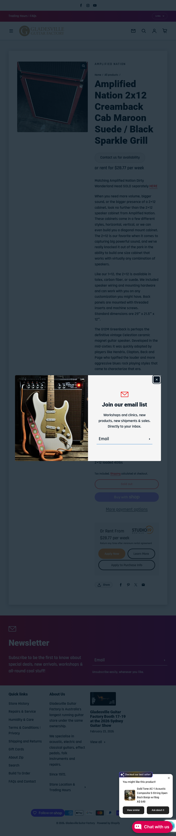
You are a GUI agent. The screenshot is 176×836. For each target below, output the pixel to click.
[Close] (156, 379)
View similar (133, 810)
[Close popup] (168, 778)
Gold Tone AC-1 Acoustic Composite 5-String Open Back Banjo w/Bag (152, 793)
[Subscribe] (149, 439)
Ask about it (158, 810)
